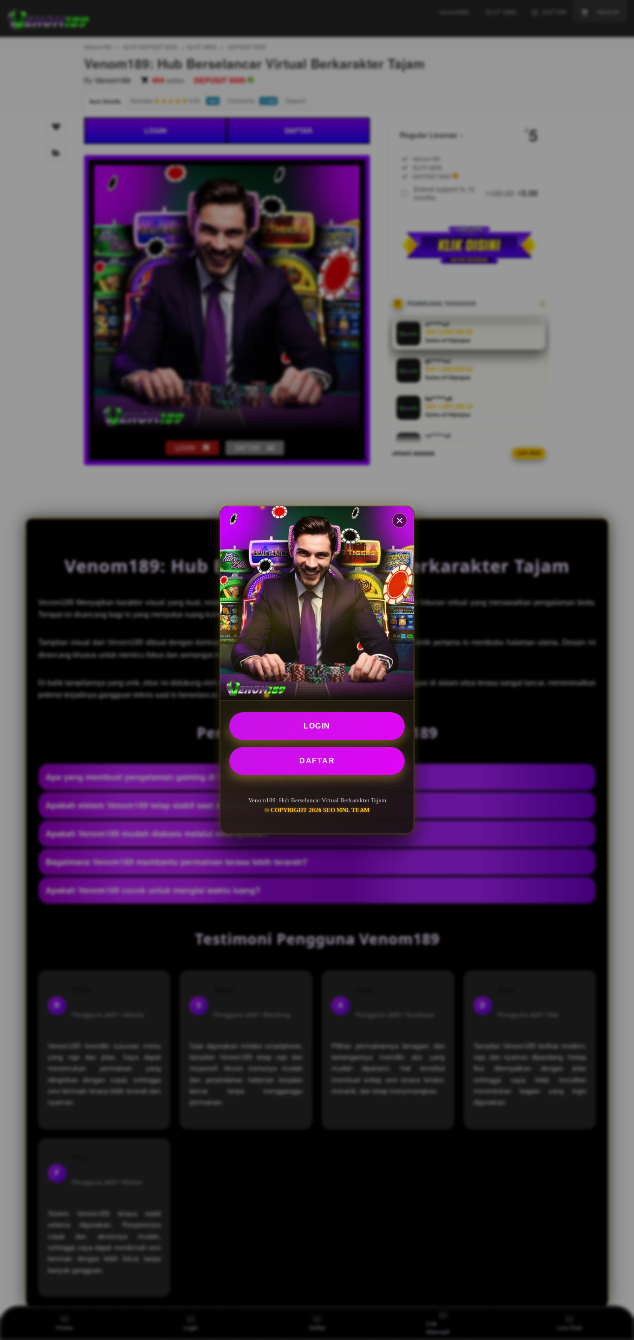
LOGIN (317, 726)
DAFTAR (317, 761)
